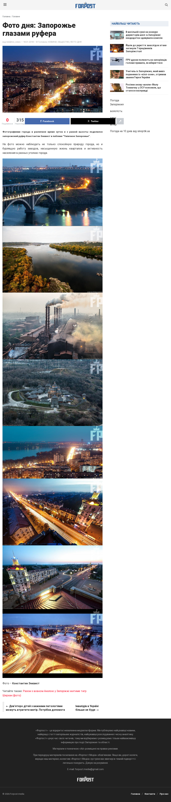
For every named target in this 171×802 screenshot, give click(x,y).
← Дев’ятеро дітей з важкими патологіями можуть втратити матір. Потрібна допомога (35, 708)
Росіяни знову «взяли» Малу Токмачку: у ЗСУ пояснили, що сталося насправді (143, 87)
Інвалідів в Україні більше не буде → (87, 708)
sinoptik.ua (143, 131)
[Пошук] (166, 5)
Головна (6, 16)
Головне (16, 16)
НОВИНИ (52, 42)
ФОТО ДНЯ (75, 42)
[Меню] (5, 5)
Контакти (150, 794)
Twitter (95, 121)
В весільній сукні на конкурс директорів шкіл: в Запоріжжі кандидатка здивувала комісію (144, 35)
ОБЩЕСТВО (63, 42)
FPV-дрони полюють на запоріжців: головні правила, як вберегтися (146, 61)
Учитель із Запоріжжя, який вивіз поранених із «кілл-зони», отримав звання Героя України (146, 74)
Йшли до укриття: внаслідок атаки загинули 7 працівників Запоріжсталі (146, 48)
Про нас (164, 794)
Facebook (48, 121)
